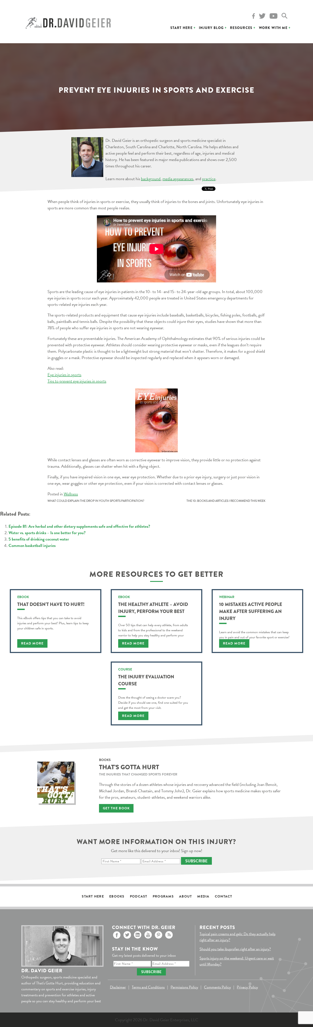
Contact (223, 896)
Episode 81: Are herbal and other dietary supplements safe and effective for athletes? (79, 526)
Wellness (71, 494)
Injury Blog (211, 27)
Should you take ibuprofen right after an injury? (235, 949)
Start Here (181, 27)
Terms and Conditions (148, 987)
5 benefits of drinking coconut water (39, 539)
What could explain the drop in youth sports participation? (95, 501)
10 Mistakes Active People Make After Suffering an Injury (250, 611)
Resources (241, 27)
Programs (163, 896)
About (185, 896)
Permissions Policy (184, 987)
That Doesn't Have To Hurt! (51, 604)
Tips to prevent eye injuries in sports (76, 381)
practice (208, 178)
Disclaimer (118, 987)
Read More (32, 643)
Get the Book (116, 808)
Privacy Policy (247, 987)
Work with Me (273, 27)
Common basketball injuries (32, 545)
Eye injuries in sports (64, 374)
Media (203, 896)
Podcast (138, 896)
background (151, 178)
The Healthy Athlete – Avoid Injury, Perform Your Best (153, 608)
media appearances (177, 178)
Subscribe (196, 861)
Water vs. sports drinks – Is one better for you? (47, 532)
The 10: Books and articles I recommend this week (226, 501)
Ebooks (117, 896)
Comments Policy (217, 987)
